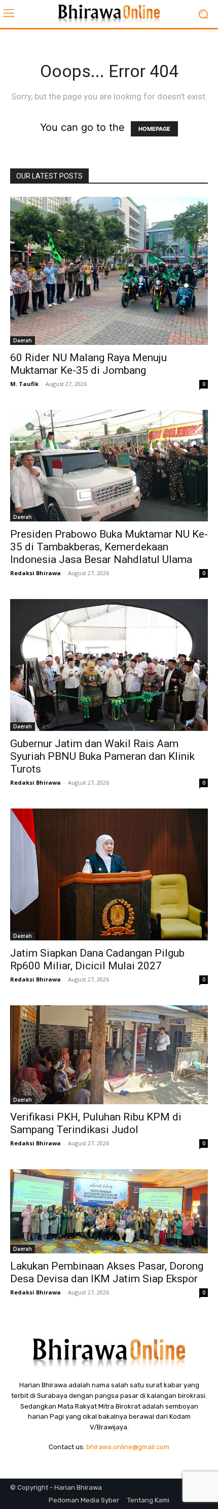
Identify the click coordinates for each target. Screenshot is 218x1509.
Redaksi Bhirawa (35, 573)
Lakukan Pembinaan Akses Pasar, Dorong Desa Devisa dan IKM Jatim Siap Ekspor (106, 1272)
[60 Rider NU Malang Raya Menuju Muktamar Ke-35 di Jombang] (109, 271)
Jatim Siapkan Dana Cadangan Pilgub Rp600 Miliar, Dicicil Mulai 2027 (97, 959)
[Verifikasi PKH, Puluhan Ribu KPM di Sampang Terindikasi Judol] (109, 1054)
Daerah (22, 340)
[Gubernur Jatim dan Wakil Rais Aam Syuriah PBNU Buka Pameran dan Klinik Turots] (109, 665)
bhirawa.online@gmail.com (127, 1447)
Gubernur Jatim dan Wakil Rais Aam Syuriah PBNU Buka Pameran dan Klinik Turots (102, 756)
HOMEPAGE (154, 128)
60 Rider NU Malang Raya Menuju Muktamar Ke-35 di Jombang (88, 364)
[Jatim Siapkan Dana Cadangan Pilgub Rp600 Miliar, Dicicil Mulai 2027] (109, 874)
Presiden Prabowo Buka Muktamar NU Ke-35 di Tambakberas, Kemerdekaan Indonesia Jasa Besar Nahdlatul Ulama (109, 547)
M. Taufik (24, 384)
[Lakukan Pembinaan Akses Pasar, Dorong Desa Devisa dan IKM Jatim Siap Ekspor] (109, 1211)
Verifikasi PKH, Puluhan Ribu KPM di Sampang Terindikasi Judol (95, 1123)
